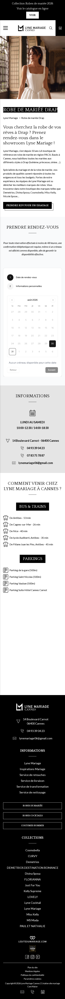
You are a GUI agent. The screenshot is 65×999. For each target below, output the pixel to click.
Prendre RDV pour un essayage (27, 205)
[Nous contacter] (22, 992)
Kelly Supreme (32, 891)
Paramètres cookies (32, 979)
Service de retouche (32, 775)
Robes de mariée (32, 805)
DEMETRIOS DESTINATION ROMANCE (32, 867)
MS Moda (32, 920)
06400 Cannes (50, 440)
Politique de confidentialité (32, 975)
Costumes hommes (32, 825)
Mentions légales (32, 971)
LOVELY (32, 897)
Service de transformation (33, 786)
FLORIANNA (32, 879)
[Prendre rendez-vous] (60, 28)
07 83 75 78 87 (35, 455)
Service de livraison (32, 780)
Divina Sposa (32, 873)
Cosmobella (32, 850)
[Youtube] (38, 957)
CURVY (32, 856)
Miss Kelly (32, 914)
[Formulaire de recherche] (50, 28)
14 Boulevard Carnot (25, 440)
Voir (32, 15)
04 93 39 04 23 (35, 448)
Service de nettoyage (32, 792)
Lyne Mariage (32, 763)
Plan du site (33, 967)
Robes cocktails (33, 815)
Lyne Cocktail (32, 902)
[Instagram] (32, 957)
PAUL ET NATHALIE (32, 926)
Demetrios (32, 862)
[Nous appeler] (32, 992)
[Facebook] (27, 957)
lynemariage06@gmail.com (35, 463)
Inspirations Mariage (32, 769)
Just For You (32, 885)
